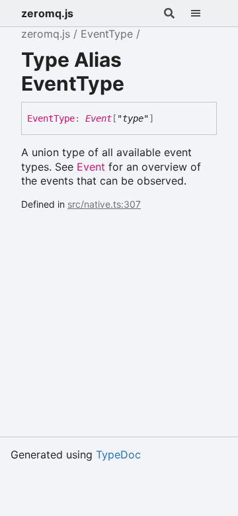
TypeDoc (118, 454)
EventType (107, 33)
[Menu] (203, 13)
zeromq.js (47, 13)
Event (98, 118)
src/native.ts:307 (104, 204)
